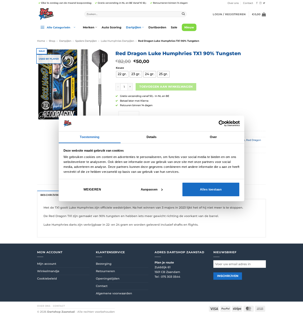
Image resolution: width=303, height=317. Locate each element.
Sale (174, 27)
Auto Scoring (111, 27)
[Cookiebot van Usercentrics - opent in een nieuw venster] (222, 123)
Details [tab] (152, 137)
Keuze (120, 68)
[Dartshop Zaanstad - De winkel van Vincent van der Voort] (57, 14)
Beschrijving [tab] (50, 195)
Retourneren (105, 271)
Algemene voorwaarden (114, 293)
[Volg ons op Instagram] (260, 3)
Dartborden (157, 27)
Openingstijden (108, 278)
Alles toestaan (211, 189)
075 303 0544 (170, 277)
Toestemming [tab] (89, 137)
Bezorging (104, 264)
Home (41, 40)
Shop (52, 40)
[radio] (122, 74)
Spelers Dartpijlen (86, 40)
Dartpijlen (133, 27)
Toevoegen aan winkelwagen (166, 86)
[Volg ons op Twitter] (264, 3)
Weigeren (92, 189)
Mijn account (46, 264)
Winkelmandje (48, 271)
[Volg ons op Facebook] (257, 3)
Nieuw (189, 27)
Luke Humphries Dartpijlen (117, 40)
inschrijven (227, 276)
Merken (88, 27)
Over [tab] (213, 137)
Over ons (233, 3)
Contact (248, 3)
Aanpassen (149, 189)
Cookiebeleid (47, 278)
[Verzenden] (183, 14)
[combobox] (136, 14)
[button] (229, 14)
